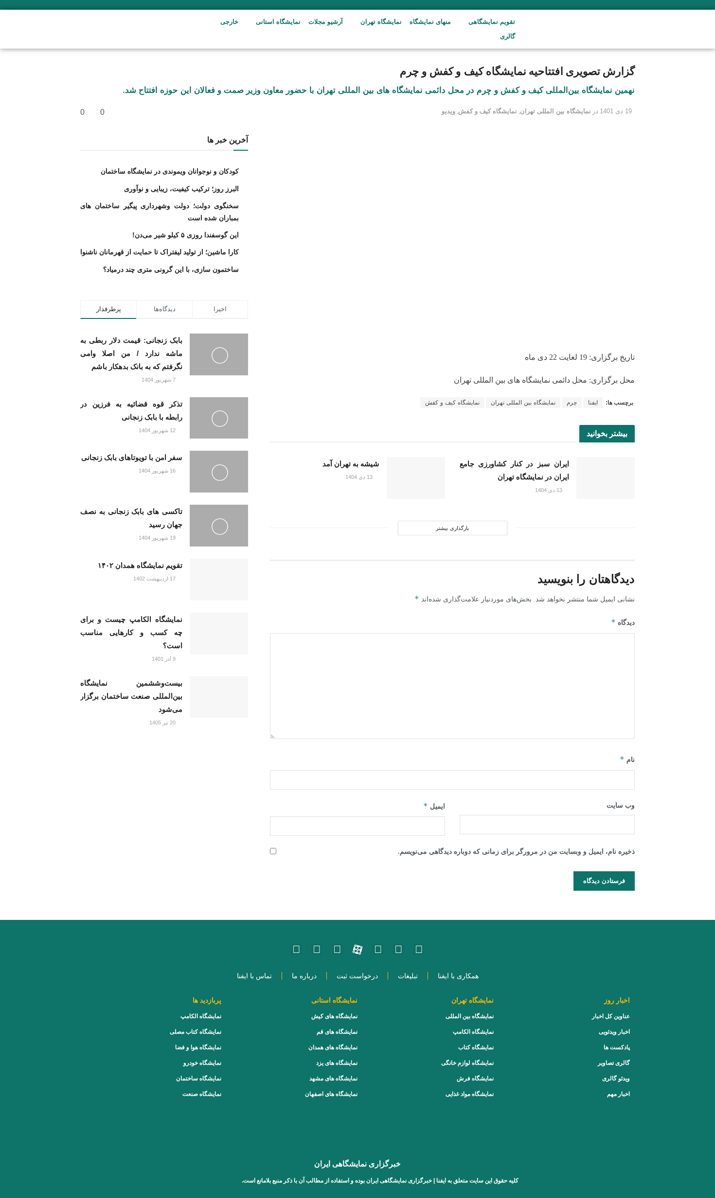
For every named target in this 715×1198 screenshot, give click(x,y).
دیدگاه (623, 622)
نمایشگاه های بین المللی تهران (502, 380)
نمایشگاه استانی (278, 21)
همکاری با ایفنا (458, 976)
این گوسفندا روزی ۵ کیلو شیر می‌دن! (185, 235)
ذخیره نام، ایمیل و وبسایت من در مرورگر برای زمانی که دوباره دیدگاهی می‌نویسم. (516, 851)
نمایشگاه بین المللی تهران (555, 111)
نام (627, 759)
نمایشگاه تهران (381, 21)
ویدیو (448, 111)
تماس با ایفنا (254, 976)
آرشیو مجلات (325, 21)
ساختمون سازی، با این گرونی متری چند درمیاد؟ (171, 269)
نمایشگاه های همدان (333, 1047)
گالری (507, 36)
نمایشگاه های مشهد (333, 1078)
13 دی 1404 (549, 490)
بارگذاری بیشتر (452, 528)
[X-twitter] (296, 949)
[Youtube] (378, 949)
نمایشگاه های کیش (334, 1016)
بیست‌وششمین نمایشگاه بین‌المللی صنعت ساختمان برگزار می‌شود (131, 696)
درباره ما (304, 976)
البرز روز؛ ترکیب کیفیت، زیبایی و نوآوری (181, 189)
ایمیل (434, 805)
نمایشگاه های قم (337, 1031)
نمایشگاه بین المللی (470, 1016)
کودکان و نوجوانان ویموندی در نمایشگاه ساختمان (170, 171)
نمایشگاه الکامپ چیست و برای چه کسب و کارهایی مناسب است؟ (131, 632)
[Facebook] (316, 949)
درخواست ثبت (357, 976)
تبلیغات (408, 976)
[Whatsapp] (398, 949)
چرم (572, 402)
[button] (156, 29)
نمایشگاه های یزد (337, 1062)
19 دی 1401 (616, 111)
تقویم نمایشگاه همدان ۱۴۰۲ (140, 565)
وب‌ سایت (621, 805)
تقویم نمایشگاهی (491, 21)
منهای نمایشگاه (430, 21)
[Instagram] (418, 949)
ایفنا (593, 402)
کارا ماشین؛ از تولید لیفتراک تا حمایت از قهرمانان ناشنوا (159, 252)
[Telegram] (337, 949)
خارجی (229, 21)
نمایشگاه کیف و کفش (487, 111)
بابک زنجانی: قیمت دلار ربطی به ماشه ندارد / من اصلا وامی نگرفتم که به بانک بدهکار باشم (131, 353)
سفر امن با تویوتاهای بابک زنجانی (131, 457)
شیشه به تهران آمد (350, 463)
